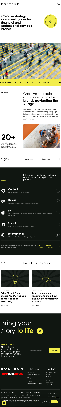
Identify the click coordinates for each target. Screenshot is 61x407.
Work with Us (5, 395)
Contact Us (14, 395)
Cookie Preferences (24, 397)
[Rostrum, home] (10, 4)
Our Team (37, 392)
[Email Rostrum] (51, 384)
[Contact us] (40, 331)
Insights (28, 392)
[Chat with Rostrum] (4, 403)
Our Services (11, 392)
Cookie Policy (36, 395)
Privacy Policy (25, 395)
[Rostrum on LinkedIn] (47, 384)
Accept (54, 402)
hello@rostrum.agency (33, 374)
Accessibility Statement (8, 397)
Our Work (21, 392)
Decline (46, 402)
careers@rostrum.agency (34, 383)
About (3, 392)
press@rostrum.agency (33, 379)
